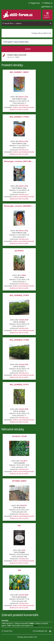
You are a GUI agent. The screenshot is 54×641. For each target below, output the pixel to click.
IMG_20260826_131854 (19, 295)
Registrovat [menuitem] (35, 3)
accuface (22, 322)
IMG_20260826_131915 (19, 384)
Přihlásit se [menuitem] (48, 3)
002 (19, 525)
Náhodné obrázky (13, 429)
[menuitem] (51, 23)
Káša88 (22, 552)
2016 (23, 550)
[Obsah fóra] (18, 17)
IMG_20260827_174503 (19, 117)
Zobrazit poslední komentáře (20, 615)
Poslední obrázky (12, 65)
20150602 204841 (19, 481)
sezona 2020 (23, 595)
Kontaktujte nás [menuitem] (41, 631)
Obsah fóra (8, 631)
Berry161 (23, 505)
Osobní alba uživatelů (16, 55)
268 (19, 570)
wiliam (23, 275)
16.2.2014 (23, 461)
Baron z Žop (23, 97)
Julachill (22, 463)
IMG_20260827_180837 (19, 72)
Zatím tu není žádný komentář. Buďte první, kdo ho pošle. (22, 108)
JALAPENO (19, 250)
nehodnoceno (24, 105)
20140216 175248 (19, 436)
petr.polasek (21, 597)
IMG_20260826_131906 (19, 340)
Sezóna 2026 (23, 320)
